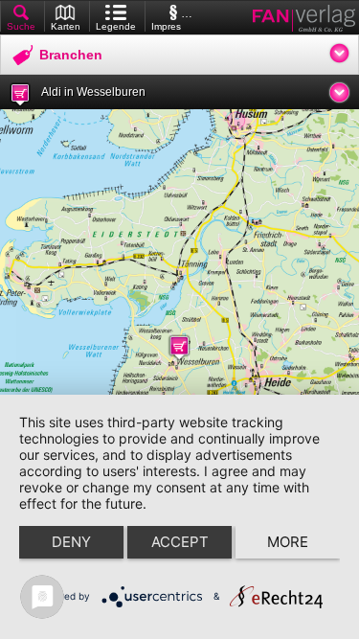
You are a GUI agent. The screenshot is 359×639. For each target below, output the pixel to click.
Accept (180, 542)
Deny (71, 542)
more (287, 542)
